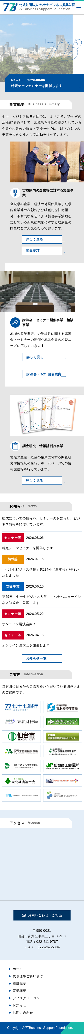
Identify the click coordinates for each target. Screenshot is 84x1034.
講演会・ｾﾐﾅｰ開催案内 (44, 374)
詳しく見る (34, 239)
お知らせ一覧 (36, 658)
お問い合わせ (23, 1012)
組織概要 (19, 983)
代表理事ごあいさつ (28, 976)
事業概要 (19, 990)
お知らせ (19, 1005)
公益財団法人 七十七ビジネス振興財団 (47, 7)
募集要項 (33, 250)
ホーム (18, 969)
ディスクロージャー (28, 998)
